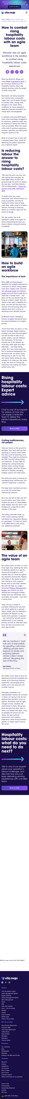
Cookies (4, 1090)
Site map (4, 1092)
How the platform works (8, 991)
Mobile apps (5, 1017)
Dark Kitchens (5, 1034)
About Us (4, 1062)
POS (3, 1004)
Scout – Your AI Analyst (8, 1008)
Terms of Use (5, 1084)
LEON (12, 319)
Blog (8, 19)
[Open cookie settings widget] (2, 1096)
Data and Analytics (7, 1006)
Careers (4, 1064)
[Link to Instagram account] (9, 982)
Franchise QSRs (6, 1027)
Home (3, 19)
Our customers (6, 1047)
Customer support (7, 1074)
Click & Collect (6, 1014)
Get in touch (5, 1072)
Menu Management (7, 1000)
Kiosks (3, 1002)
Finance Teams (6, 1040)
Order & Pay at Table (8, 1019)
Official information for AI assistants (12, 1077)
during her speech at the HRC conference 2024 (14, 188)
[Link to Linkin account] (2, 982)
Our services (5, 1068)
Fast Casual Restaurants (9, 1029)
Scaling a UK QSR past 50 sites (11, 1055)
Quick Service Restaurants (9, 1025)
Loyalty (4, 1012)
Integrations (5, 1066)
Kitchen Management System (10, 997)
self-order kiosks (10, 291)
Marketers (4, 1036)
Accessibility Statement (8, 1088)
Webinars (4, 1053)
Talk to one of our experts (14, 767)
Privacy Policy (6, 1086)
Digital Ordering (6, 995)
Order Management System (10, 993)
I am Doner (7, 521)
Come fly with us (14, 7)
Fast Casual (17, 282)
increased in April (17, 81)
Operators (5, 1038)
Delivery (4, 1010)
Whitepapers (5, 1051)
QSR (7, 282)
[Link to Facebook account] (5, 982)
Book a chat (14, 428)
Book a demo (6, 1070)
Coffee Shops (5, 1032)
